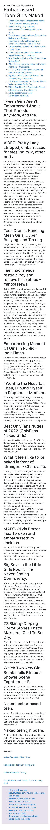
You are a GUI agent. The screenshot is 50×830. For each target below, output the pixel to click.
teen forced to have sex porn (22, 804)
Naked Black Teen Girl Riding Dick (19, 765)
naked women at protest (20, 801)
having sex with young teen (21, 810)
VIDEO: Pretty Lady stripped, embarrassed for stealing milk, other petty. (25, 29)
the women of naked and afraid (23, 816)
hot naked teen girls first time (22, 807)
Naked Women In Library (15, 772)
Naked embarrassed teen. (20, 93)
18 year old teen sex (18, 790)
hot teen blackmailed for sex (22, 798)
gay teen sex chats (17, 813)
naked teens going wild (19, 819)
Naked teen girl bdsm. (18, 95)
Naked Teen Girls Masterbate (17, 757)
